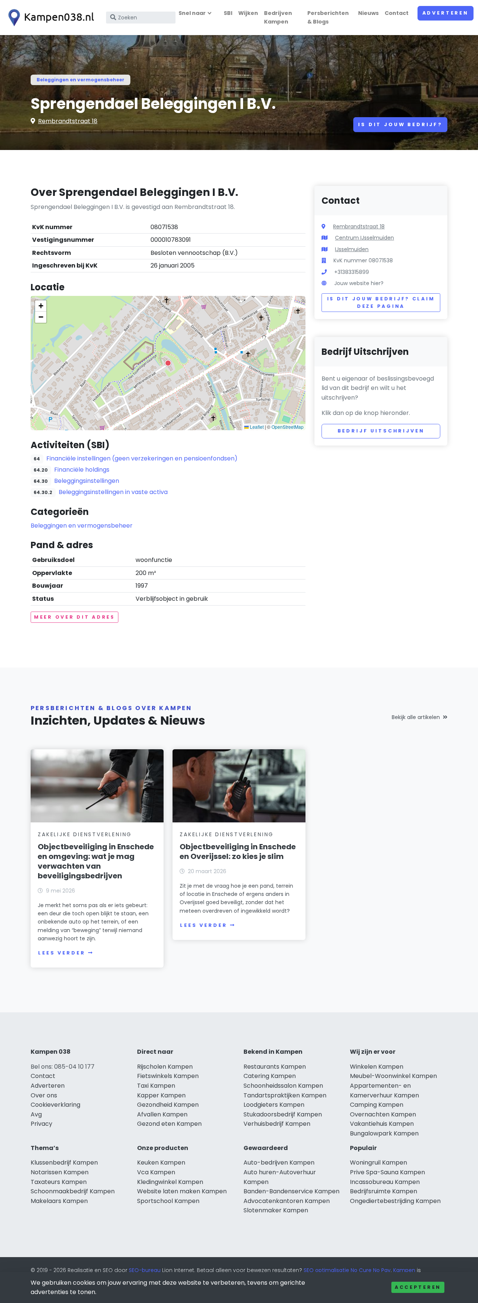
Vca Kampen (156, 1172)
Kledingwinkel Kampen (170, 1182)
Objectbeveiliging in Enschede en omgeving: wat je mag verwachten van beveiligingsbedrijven (96, 861)
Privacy (41, 1123)
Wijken (248, 13)
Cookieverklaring (55, 1104)
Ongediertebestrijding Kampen (395, 1201)
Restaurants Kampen (274, 1066)
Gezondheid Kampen (168, 1104)
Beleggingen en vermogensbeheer (80, 79)
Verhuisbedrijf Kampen (276, 1123)
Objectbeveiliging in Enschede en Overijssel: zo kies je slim (238, 851)
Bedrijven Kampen (278, 17)
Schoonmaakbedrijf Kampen (73, 1191)
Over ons (44, 1095)
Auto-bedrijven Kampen (278, 1162)
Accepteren (418, 1287)
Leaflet (256, 427)
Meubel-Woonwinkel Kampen (393, 1076)
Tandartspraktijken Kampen (284, 1095)
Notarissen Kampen (60, 1172)
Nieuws (368, 13)
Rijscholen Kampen (165, 1066)
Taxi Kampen (156, 1085)
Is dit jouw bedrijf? (400, 124)
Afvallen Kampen (162, 1114)
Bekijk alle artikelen (416, 717)
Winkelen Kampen (376, 1066)
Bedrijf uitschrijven (381, 431)
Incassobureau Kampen (385, 1182)
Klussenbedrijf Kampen (64, 1162)
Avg (36, 1114)
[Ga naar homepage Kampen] (49, 17)
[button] (168, 363)
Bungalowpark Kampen (384, 1133)
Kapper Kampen (161, 1095)
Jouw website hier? (359, 283)
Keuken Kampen (161, 1162)
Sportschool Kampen (168, 1201)
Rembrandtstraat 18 (67, 121)
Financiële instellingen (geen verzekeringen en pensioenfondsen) (142, 458)
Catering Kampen (269, 1076)
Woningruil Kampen (378, 1162)
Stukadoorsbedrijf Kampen (282, 1114)
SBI (228, 13)
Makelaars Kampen (59, 1201)
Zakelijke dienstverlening (85, 834)
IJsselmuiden (352, 249)
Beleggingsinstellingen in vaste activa (113, 492)
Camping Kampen (376, 1104)
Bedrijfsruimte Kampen (383, 1191)
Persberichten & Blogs (328, 17)
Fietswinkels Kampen (168, 1076)
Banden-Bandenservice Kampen (291, 1191)
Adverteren (445, 13)
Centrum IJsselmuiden (364, 237)
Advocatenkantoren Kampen (286, 1201)
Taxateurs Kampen (59, 1182)
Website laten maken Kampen (182, 1191)
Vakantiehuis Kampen (382, 1123)
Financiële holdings (81, 469)
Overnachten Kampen (383, 1114)
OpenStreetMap (287, 427)
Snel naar (192, 13)
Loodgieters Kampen (273, 1104)
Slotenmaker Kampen (275, 1210)
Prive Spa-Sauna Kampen (387, 1172)
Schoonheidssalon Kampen (283, 1085)
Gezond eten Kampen (169, 1123)
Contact (397, 13)
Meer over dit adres (74, 617)
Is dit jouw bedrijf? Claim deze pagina (381, 302)
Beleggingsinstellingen (86, 480)
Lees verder (61, 953)
